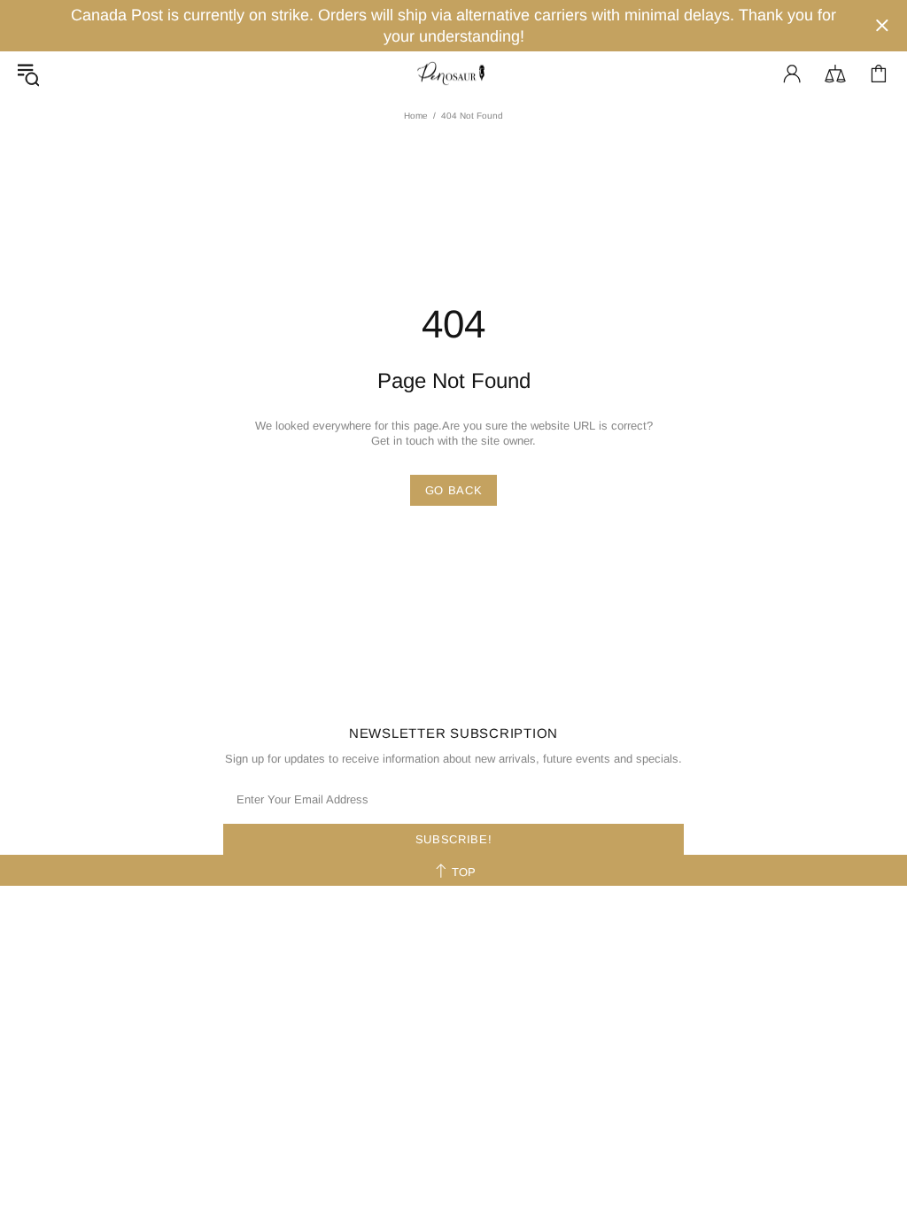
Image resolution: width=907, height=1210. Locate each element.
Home (416, 115)
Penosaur (453, 73)
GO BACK (454, 490)
